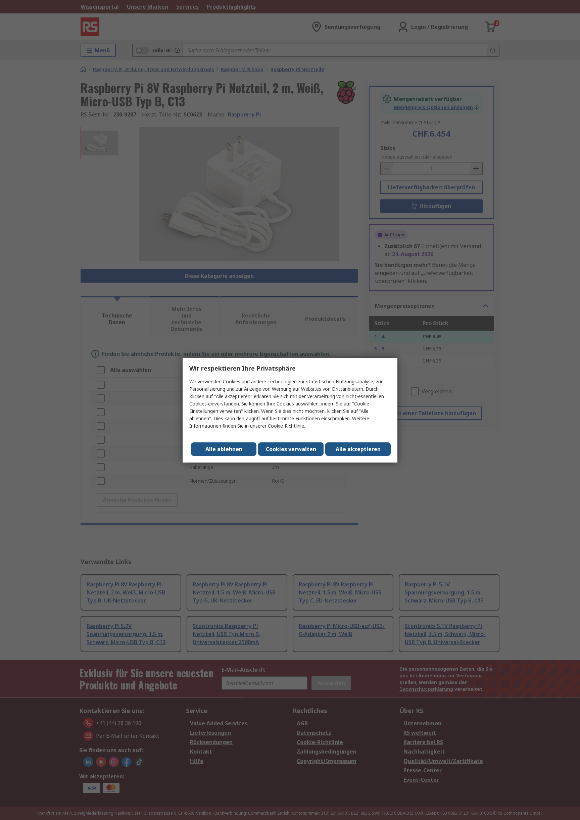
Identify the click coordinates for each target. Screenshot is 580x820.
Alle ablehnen (223, 449)
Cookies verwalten (291, 449)
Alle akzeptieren (358, 449)
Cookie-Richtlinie (286, 426)
